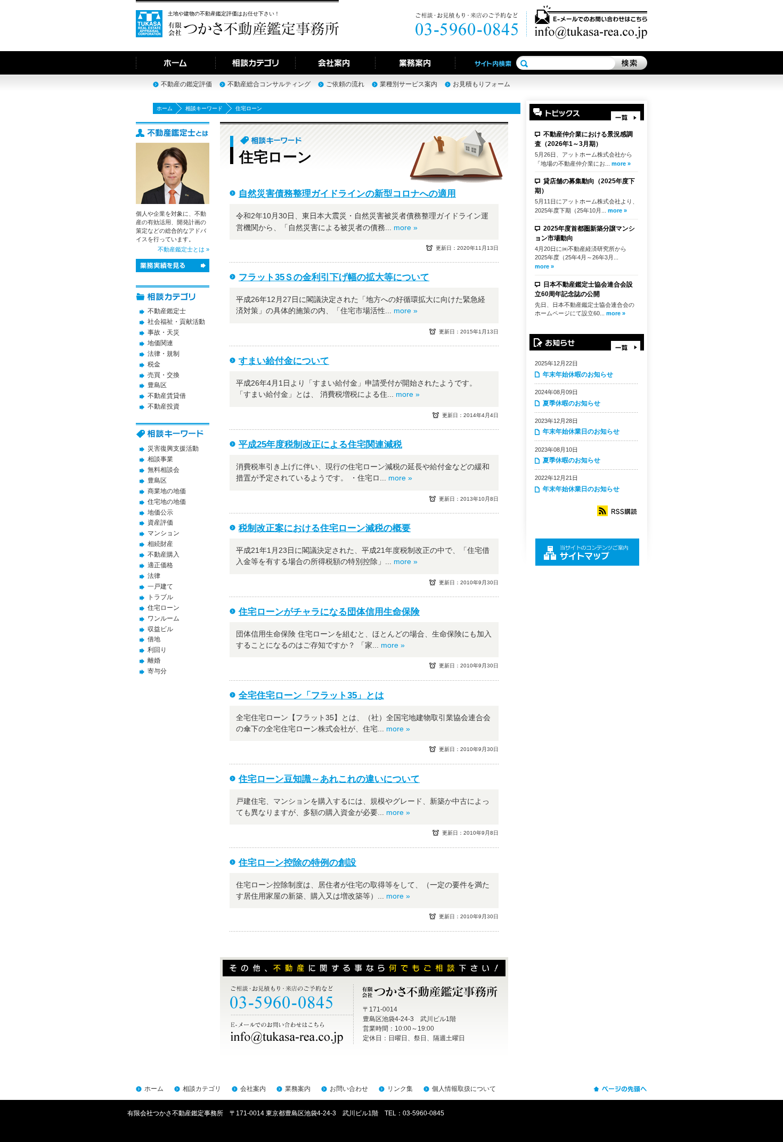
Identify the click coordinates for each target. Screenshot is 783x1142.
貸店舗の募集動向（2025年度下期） (585, 185)
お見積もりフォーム (481, 84)
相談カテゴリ (202, 1088)
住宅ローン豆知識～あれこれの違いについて (329, 779)
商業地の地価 (167, 491)
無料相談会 (164, 470)
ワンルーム (164, 618)
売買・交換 (164, 375)
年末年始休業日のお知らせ (581, 431)
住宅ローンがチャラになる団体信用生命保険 (329, 612)
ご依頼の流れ (345, 84)
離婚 (154, 660)
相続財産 (160, 544)
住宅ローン (164, 607)
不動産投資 (164, 406)
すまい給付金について (284, 361)
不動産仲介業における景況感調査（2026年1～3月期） (584, 139)
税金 (154, 364)
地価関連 (160, 343)
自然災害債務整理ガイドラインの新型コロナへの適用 (347, 194)
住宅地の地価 (167, 501)
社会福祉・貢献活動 (176, 321)
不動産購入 (164, 554)
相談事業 (160, 459)
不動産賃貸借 (167, 395)
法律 (154, 576)
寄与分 (157, 671)
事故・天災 (164, 332)
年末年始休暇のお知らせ (578, 374)
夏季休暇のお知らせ (571, 403)
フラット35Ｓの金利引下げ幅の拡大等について (334, 277)
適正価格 (160, 565)
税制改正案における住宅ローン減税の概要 (325, 528)
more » (621, 163)
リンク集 (400, 1088)
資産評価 (160, 522)
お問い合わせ (349, 1088)
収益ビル (160, 629)
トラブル (160, 597)
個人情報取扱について (464, 1088)
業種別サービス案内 (408, 84)
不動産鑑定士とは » (183, 249)
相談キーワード (204, 108)
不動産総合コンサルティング (269, 84)
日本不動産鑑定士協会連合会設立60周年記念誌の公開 (584, 289)
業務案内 (298, 1088)
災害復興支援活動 (173, 448)
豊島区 (157, 385)
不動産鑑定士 (167, 311)
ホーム (165, 108)
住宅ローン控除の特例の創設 (297, 863)
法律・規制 (164, 353)
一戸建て (160, 586)
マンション (164, 533)
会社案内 (253, 1088)
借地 (154, 639)
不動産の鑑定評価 (186, 84)
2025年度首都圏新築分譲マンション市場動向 (585, 233)
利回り (157, 650)
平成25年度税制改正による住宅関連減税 (320, 444)
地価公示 (160, 512)
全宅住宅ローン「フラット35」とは (311, 695)
